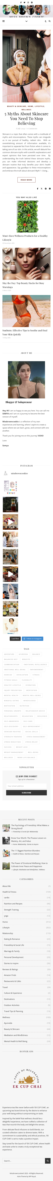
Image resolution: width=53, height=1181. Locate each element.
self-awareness (11, 721)
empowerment (36, 669)
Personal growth (12, 711)
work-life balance (26, 757)
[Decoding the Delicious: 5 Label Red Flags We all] (10, 487)
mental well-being (32, 695)
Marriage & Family (12, 951)
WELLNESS (8, 757)
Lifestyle (39, 106)
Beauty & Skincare (16, 106)
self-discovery (11, 726)
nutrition (24, 706)
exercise (8, 675)
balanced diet (11, 659)
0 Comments (31, 128)
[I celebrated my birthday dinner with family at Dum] (10, 574)
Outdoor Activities (11, 1005)
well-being (33, 752)
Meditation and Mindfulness (28, 869)
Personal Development (13, 957)
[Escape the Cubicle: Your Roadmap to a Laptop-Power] (10, 539)
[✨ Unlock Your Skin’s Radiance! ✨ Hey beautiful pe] (10, 609)
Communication (11, 664)
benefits (26, 659)
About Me (6, 886)
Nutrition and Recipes (32, 854)
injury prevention (13, 690)
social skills (31, 732)
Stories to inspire (32, 844)
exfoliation (22, 675)
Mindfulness (30, 701)
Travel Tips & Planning (13, 1011)
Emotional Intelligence (35, 664)
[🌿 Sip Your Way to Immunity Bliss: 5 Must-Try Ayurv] (10, 504)
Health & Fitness (18, 854)
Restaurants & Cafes (12, 981)
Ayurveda (23, 654)
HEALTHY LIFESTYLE (12, 685)
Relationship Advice (35, 711)
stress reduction (12, 742)
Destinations (9, 999)
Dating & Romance (12, 939)
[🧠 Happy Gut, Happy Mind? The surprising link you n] (10, 626)
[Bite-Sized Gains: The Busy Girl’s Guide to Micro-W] (10, 591)
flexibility (27, 680)
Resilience (42, 716)
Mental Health (11, 695)
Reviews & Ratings (10, 969)
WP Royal (32, 1176)
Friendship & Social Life (21, 831)
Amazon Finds (10, 975)
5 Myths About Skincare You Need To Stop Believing (27, 118)
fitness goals (10, 680)
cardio (6, 897)
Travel (5, 987)
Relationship (34, 831)
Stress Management (36, 737)
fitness (36, 675)
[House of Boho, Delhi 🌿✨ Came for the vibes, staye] (10, 522)
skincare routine (12, 732)
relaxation (27, 716)
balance (36, 654)
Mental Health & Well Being (15, 1041)
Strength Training (11, 909)
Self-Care (28, 721)
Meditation (31, 690)
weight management (13, 752)
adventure (9, 654)
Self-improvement (31, 726)
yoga (6, 916)
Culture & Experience (13, 993)
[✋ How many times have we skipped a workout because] (10, 556)
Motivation (9, 706)
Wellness (26, 110)
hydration (31, 685)
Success (8, 747)
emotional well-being (15, 669)
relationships (11, 716)
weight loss (22, 747)
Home (30, 106)
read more (26, 180)
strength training (13, 737)
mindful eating (11, 701)
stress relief (31, 742)
